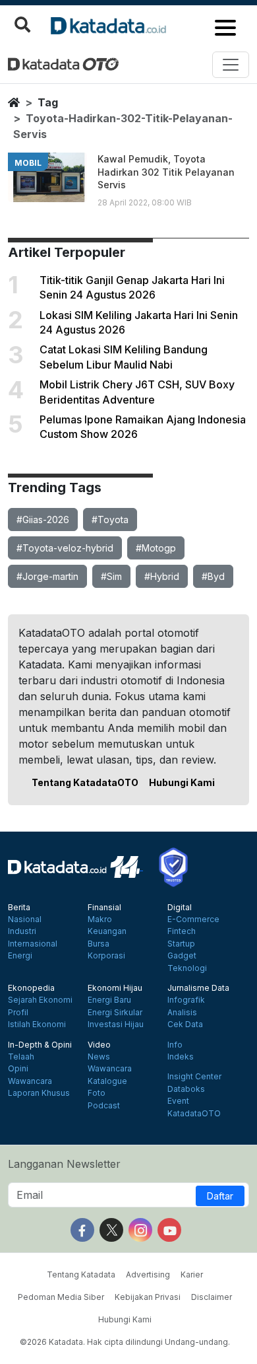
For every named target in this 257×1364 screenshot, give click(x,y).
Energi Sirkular (115, 1012)
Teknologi (187, 968)
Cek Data (185, 1024)
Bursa (98, 944)
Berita (19, 907)
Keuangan (107, 931)
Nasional (25, 919)
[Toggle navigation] (230, 65)
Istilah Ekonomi (37, 1024)
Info (175, 1045)
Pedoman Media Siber (61, 1297)
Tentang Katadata (81, 1274)
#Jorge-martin (47, 576)
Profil (18, 1012)
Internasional (32, 944)
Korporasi (106, 955)
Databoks (186, 1089)
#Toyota (110, 519)
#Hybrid (161, 576)
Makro (100, 919)
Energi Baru (109, 1000)
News (99, 1056)
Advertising (148, 1274)
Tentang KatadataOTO (85, 782)
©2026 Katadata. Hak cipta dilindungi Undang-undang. (125, 1342)
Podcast (104, 1105)
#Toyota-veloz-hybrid (64, 548)
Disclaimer (211, 1297)
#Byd (213, 576)
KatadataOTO (194, 1113)
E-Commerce (193, 919)
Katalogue (107, 1081)
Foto (96, 1093)
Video (99, 1045)
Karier (192, 1274)
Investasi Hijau (116, 1024)
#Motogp (156, 548)
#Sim (111, 576)
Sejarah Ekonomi (40, 1000)
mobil (28, 163)
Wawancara (30, 1081)
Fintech (181, 931)
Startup (181, 944)
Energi (20, 955)
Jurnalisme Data (198, 988)
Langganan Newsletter (64, 1163)
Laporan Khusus (39, 1093)
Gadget (181, 955)
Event (178, 1101)
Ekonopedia (31, 988)
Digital (179, 907)
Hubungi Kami (182, 782)
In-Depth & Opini (40, 1045)
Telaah (21, 1056)
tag (48, 102)
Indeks (180, 1056)
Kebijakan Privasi (148, 1297)
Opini (18, 1068)
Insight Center (194, 1076)
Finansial (104, 907)
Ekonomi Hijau (115, 988)
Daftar (220, 1196)
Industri (22, 931)
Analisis (182, 1012)
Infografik (186, 1000)
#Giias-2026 (42, 519)
